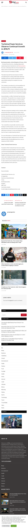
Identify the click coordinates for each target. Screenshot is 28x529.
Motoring (3, 389)
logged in (11, 300)
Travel (2, 400)
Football (3, 371)
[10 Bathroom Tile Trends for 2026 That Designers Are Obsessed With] (14, 277)
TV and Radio (4, 402)
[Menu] (2, 2)
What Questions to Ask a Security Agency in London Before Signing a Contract (12, 264)
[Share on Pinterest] (20, 58)
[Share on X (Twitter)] (12, 58)
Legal (2, 381)
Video (2, 405)
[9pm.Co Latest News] (14, 2)
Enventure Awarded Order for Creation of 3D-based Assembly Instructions (20, 204)
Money (3, 387)
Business (6, 6)
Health (2, 374)
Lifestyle (3, 384)
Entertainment (4, 360)
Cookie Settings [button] (6, 525)
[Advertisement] (14, 23)
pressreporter (9, 52)
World (2, 407)
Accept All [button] (14, 525)
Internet (3, 379)
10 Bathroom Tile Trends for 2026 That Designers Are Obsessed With (13, 288)
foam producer (22, 66)
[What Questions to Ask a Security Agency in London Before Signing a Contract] (14, 254)
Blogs (2, 350)
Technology (4, 397)
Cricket (3, 358)
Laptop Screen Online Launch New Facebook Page (7, 203)
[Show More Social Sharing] (25, 58)
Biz (2, 347)
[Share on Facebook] (5, 58)
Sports (2, 394)
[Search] (26, 2)
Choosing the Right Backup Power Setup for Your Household (18, 494)
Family (2, 363)
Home (2, 6)
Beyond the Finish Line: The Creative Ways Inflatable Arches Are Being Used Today (11, 241)
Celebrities (3, 355)
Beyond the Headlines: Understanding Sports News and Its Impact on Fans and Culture (18, 510)
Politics (3, 392)
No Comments (5, 54)
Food (2, 368)
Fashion (3, 366)
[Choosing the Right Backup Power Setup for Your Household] (4, 495)
